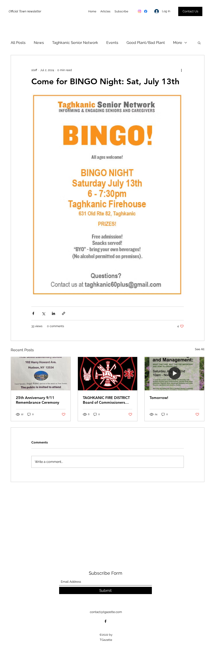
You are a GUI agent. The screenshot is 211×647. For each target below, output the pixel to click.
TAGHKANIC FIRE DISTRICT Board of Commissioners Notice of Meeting (106, 400)
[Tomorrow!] (174, 373)
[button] (199, 42)
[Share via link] (64, 313)
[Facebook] (146, 11)
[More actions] (181, 70)
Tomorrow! (159, 397)
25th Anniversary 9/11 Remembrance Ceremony (37, 400)
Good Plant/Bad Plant (146, 42)
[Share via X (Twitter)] (43, 313)
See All (199, 349)
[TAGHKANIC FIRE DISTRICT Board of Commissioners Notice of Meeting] (107, 373)
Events (112, 42)
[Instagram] (139, 11)
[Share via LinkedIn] (53, 313)
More (177, 42)
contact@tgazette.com (106, 612)
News (39, 42)
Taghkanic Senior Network (75, 42)
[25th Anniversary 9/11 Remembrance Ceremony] (40, 373)
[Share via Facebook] (33, 313)
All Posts (18, 42)
